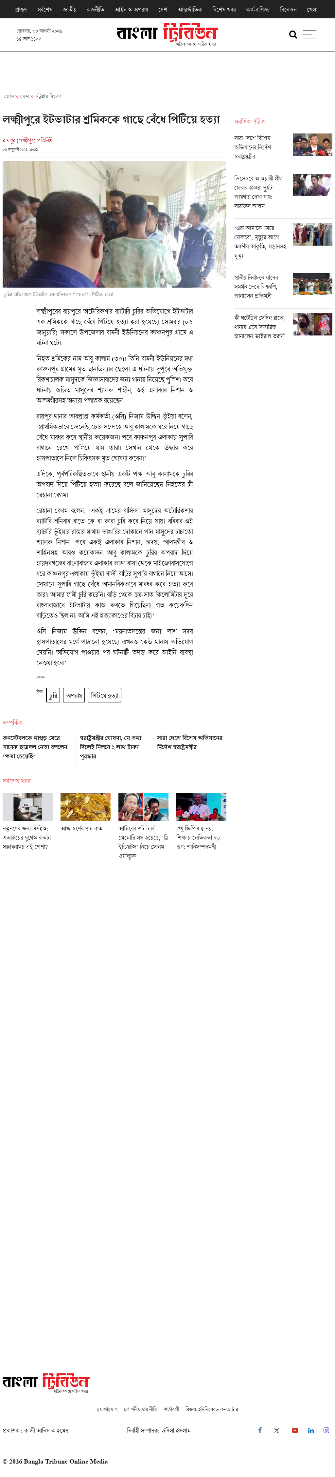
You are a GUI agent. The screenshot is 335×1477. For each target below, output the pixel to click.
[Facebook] (260, 1430)
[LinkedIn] (311, 1430)
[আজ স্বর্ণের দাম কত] (86, 828)
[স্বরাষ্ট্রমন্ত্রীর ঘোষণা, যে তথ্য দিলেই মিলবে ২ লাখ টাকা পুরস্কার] (114, 750)
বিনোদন (288, 9)
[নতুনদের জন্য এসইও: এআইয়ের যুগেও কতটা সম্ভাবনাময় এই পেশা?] (28, 828)
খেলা (312, 9)
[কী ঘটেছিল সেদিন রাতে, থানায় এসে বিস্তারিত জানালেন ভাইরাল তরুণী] (283, 328)
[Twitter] (276, 1430)
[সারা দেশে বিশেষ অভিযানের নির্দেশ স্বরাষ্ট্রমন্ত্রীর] (191, 750)
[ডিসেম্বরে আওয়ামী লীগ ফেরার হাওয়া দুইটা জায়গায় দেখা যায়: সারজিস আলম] (283, 196)
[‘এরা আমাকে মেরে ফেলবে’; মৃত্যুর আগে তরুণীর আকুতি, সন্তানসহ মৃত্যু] (283, 245)
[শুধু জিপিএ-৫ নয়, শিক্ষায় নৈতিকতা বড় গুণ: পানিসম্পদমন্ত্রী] (201, 828)
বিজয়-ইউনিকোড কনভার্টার (211, 1409)
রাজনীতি (95, 9)
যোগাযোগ (107, 1409)
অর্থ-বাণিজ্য (258, 9)
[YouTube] (295, 1430)
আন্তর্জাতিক (190, 9)
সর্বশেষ (44, 9)
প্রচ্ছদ (21, 9)
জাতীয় (69, 9)
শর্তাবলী (171, 1409)
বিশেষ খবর (224, 9)
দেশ (162, 9)
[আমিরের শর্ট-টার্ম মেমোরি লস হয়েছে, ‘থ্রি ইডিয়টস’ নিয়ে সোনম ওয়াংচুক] (143, 828)
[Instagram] (326, 1430)
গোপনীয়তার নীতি (140, 1409)
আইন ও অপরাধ (131, 9)
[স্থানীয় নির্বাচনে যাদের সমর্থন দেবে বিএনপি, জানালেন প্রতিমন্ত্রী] (283, 290)
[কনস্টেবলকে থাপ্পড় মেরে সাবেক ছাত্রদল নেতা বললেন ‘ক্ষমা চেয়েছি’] (37, 750)
